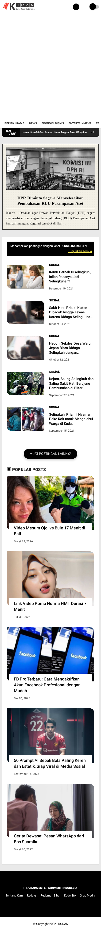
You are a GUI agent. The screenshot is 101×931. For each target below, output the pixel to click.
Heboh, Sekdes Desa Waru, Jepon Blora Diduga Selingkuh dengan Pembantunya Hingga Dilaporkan (70, 348)
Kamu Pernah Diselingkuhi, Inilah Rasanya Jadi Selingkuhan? (70, 276)
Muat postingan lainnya (50, 454)
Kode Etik (70, 895)
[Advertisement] (50, 66)
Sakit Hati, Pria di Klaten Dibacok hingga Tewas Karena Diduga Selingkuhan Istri (70, 312)
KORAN (63, 924)
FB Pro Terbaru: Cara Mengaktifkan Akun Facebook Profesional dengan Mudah (47, 684)
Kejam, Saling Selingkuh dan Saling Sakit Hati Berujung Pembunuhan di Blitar (71, 383)
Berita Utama (14, 123)
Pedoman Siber (51, 895)
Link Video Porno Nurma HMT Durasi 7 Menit (50, 606)
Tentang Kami (14, 895)
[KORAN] (18, 10)
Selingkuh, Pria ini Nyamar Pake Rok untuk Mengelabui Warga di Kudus (71, 419)
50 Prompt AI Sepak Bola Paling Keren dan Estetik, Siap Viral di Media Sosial (50, 763)
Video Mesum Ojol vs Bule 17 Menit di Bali (49, 530)
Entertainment (80, 123)
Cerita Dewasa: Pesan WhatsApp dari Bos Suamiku (49, 838)
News (33, 123)
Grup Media (87, 895)
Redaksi (32, 895)
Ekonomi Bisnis (53, 123)
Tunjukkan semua (80, 251)
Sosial (54, 265)
